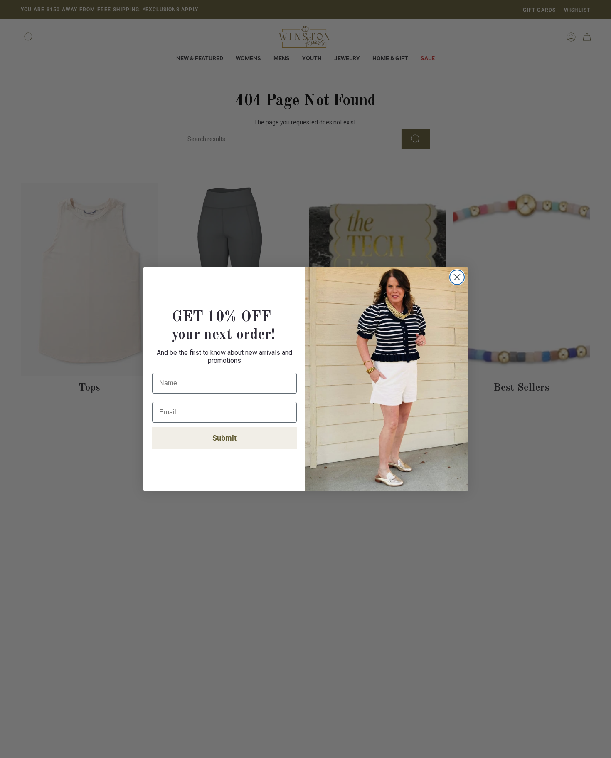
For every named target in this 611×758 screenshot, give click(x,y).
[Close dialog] (457, 277)
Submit (224, 437)
